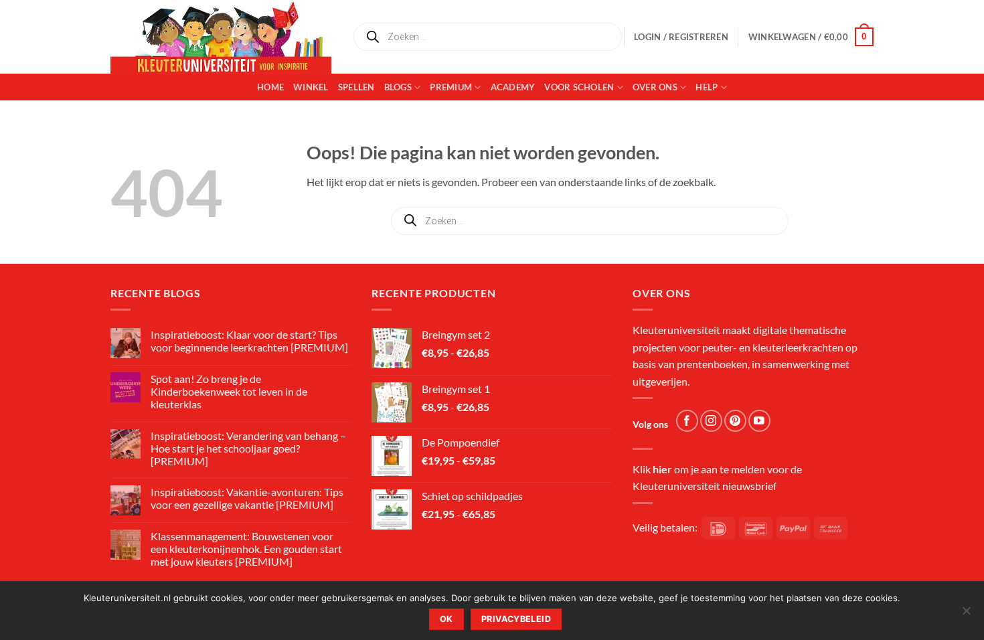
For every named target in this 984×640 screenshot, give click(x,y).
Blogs (398, 87)
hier (662, 469)
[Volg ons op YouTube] (759, 421)
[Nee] (966, 614)
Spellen (356, 87)
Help (706, 87)
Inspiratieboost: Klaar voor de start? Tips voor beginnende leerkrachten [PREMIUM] (249, 340)
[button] (811, 37)
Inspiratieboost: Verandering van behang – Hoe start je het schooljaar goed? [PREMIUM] (248, 448)
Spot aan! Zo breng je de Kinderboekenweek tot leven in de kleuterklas (229, 391)
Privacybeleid (516, 619)
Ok (446, 619)
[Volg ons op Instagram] (711, 421)
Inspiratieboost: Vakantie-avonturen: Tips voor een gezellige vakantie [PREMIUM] (247, 498)
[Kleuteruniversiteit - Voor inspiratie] (220, 37)
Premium (451, 87)
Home (270, 87)
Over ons (655, 87)
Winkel (311, 87)
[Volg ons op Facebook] (687, 421)
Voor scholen (579, 87)
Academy (513, 87)
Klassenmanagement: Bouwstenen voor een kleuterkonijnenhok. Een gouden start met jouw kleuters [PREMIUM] (246, 549)
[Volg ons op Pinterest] (735, 421)
